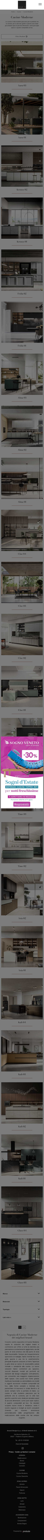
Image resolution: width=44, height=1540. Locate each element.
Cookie (17, 1452)
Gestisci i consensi (28, 1452)
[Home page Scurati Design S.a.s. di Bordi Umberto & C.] (22, 5)
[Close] (41, 734)
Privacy (11, 1452)
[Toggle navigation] (40, 4)
